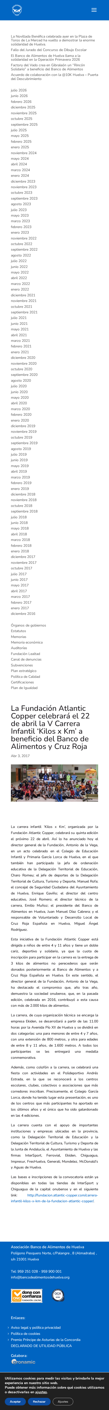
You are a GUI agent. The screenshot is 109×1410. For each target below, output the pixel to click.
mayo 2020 (20, 397)
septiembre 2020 (24, 374)
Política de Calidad (25, 676)
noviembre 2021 (24, 300)
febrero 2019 (21, 482)
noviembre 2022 (24, 238)
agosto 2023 (21, 204)
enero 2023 (20, 232)
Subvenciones (22, 665)
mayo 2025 (20, 135)
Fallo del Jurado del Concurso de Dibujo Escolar (49, 49)
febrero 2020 (21, 414)
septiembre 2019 (24, 443)
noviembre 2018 (24, 500)
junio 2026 (19, 95)
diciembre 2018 (23, 494)
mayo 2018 (20, 528)
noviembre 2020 (24, 363)
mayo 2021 (20, 329)
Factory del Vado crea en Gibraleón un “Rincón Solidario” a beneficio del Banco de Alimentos (48, 67)
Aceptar (15, 1402)
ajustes (41, 1392)
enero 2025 (20, 147)
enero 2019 (20, 488)
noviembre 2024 (24, 153)
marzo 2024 (20, 170)
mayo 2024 (20, 158)
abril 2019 (19, 471)
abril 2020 (19, 403)
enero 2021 (20, 352)
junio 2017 (19, 579)
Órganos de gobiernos (28, 625)
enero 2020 (20, 420)
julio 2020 (19, 386)
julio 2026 (19, 90)
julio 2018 (19, 517)
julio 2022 (19, 261)
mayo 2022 (20, 272)
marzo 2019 (20, 477)
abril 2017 (19, 591)
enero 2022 (20, 289)
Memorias (18, 636)
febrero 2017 (21, 602)
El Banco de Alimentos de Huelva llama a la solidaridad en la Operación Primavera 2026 (45, 57)
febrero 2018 (21, 545)
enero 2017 (20, 608)
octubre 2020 (21, 369)
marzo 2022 (20, 283)
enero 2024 (20, 175)
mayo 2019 (20, 465)
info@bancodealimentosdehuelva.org (40, 1277)
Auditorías (19, 648)
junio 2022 (19, 266)
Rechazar (39, 1402)
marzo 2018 (20, 539)
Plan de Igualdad (24, 687)
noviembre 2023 (24, 187)
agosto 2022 (21, 255)
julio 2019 (19, 454)
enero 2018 (20, 551)
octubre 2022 (21, 244)
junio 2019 (19, 460)
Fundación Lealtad (25, 653)
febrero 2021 (21, 346)
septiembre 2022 (24, 249)
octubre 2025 (21, 118)
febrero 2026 (21, 101)
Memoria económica (27, 642)
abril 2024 (19, 164)
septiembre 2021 (24, 312)
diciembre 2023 (23, 181)
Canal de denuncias (26, 659)
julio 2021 (19, 317)
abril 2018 (19, 534)
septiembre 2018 (24, 511)
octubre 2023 (21, 192)
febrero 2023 (21, 227)
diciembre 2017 (23, 556)
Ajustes (63, 1402)
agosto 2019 (21, 448)
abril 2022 (19, 278)
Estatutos (18, 631)
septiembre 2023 (24, 198)
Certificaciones (22, 682)
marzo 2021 (20, 340)
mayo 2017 (20, 585)
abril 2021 (19, 335)
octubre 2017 (21, 568)
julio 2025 (19, 130)
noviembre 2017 (24, 562)
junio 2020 (19, 392)
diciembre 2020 (23, 357)
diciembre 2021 (23, 295)
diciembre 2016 (23, 613)
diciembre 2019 (23, 426)
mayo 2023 (20, 215)
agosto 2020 (21, 380)
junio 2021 (19, 323)
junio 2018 (19, 522)
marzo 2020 (20, 409)
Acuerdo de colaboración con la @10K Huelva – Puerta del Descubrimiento (54, 76)
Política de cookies (25, 1333)
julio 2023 (19, 209)
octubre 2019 (21, 437)
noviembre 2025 (24, 113)
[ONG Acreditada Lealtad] (30, 1301)
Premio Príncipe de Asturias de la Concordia (45, 1339)
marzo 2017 (20, 596)
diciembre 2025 (23, 107)
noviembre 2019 (24, 431)
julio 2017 (19, 574)
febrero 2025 (21, 141)
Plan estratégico (24, 670)
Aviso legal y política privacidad (36, 1327)
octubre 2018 (21, 505)
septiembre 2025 (24, 124)
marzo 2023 (20, 221)
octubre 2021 (21, 306)
